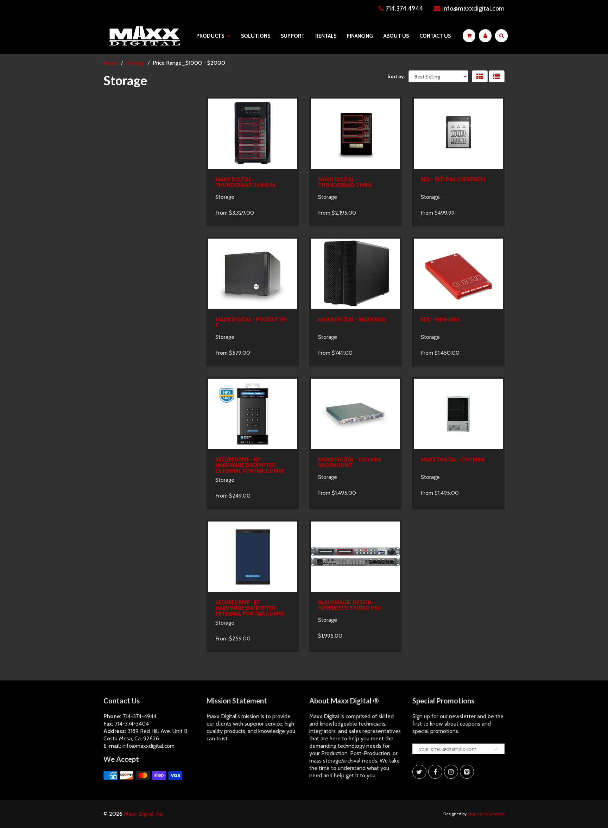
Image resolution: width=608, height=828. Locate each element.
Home (110, 62)
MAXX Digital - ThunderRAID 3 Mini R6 (245, 182)
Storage (135, 62)
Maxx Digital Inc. (143, 813)
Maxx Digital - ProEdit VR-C (251, 322)
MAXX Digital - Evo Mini (452, 459)
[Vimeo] (467, 772)
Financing (360, 36)
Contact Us (435, 36)
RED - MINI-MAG (440, 319)
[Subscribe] (495, 749)
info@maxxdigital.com (473, 8)
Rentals (325, 36)
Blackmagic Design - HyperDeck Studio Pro (350, 605)
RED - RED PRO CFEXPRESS (453, 179)
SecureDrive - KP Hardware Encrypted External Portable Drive (250, 465)
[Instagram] (451, 772)
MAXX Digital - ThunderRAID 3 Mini (344, 182)
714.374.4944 (404, 8)
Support (293, 36)
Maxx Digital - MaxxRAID (352, 319)
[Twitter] (419, 772)
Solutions (255, 36)
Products (210, 36)
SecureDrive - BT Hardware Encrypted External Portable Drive (250, 608)
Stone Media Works (486, 813)
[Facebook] (435, 772)
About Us (396, 36)
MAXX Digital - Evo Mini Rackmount (349, 462)
